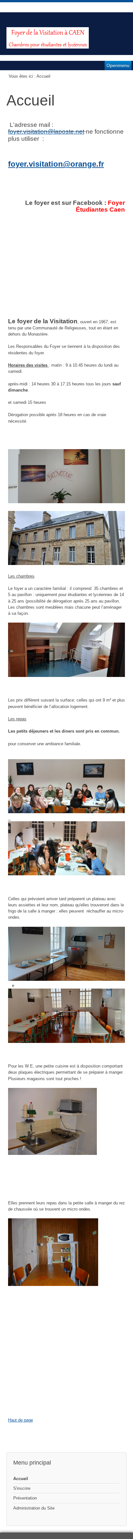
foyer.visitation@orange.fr (56, 164)
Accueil (20, 1478)
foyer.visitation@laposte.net (46, 131)
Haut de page (20, 1420)
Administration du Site (34, 1508)
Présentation (25, 1498)
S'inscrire (21, 1488)
